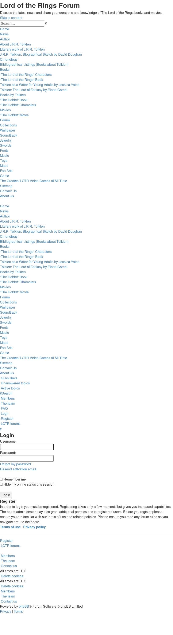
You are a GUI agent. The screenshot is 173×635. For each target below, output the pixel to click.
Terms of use (10, 526)
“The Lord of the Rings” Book (21, 79)
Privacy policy (34, 526)
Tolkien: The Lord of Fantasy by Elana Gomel (33, 89)
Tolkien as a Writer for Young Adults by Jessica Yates (39, 84)
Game (4, 175)
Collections (8, 125)
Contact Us (8, 190)
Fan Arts (6, 170)
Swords (5, 145)
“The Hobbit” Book (13, 99)
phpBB (24, 606)
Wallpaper (7, 130)
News (4, 34)
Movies (5, 109)
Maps (4, 165)
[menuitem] (15, 383)
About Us (7, 195)
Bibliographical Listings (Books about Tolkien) (34, 64)
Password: (8, 452)
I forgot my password (15, 464)
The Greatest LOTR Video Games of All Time (33, 180)
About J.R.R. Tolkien (15, 44)
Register (6, 540)
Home (4, 29)
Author (5, 39)
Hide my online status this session (28, 484)
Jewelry (6, 140)
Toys (3, 160)
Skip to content (11, 17)
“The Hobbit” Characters (18, 104)
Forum (5, 120)
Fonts (4, 150)
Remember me (14, 479)
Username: (8, 441)
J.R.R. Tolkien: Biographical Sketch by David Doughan (41, 54)
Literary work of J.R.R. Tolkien (22, 49)
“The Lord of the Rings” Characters (26, 74)
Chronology (9, 59)
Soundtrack (8, 135)
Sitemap (6, 185)
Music (4, 155)
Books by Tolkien (13, 94)
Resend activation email (18, 469)
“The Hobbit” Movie (14, 115)
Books (4, 69)
